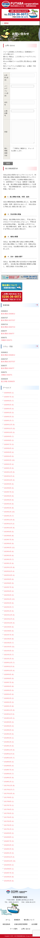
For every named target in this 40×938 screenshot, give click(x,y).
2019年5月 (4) (9, 730)
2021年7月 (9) (9, 635)
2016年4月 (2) (9, 845)
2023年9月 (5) (9, 531)
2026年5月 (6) (9, 405)
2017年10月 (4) (9, 793)
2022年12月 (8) (9, 567)
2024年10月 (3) (9, 480)
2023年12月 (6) (9, 520)
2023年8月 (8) (9, 535)
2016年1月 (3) (9, 853)
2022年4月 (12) (9, 599)
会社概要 (34, 924)
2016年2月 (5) (9, 849)
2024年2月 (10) (9, 512)
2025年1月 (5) (9, 468)
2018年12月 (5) (9, 750)
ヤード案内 (13, 929)
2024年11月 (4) (9, 476)
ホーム (8, 920)
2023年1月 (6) (9, 563)
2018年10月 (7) (9, 758)
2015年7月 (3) (9, 873)
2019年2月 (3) (9, 742)
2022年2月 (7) (9, 607)
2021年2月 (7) (9, 654)
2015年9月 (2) (9, 865)
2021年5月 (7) (9, 643)
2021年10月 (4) (9, 623)
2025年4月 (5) (9, 456)
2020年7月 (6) (9, 682)
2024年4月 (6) (9, 504)
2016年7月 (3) (9, 841)
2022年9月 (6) (9, 579)
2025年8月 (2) (9, 440)
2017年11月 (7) (9, 789)
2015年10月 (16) (9, 861)
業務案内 (17, 920)
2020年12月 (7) (9, 662)
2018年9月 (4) (9, 762)
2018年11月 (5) (9, 754)
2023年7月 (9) (9, 539)
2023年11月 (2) (9, 523)
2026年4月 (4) (9, 408)
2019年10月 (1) (9, 718)
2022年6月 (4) (9, 591)
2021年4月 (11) (9, 646)
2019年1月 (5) (9, 746)
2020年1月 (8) (9, 706)
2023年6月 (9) (9, 543)
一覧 (36, 305)
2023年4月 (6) (9, 551)
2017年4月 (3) (9, 817)
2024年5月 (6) (9, 500)
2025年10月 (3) (9, 432)
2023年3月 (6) (9, 555)
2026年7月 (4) (9, 397)
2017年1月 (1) (9, 829)
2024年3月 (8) (9, 508)
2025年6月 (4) (9, 448)
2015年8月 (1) (9, 869)
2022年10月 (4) (9, 575)
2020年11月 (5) (9, 666)
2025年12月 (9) (9, 424)
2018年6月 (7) (9, 773)
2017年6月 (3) (9, 809)
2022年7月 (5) (9, 587)
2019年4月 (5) (9, 734)
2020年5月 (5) (9, 690)
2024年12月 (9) (9, 472)
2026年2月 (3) (9, 416)
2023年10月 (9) (9, 528)
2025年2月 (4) (9, 464)
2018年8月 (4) (9, 766)
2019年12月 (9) (9, 710)
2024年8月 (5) (9, 488)
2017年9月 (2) (9, 797)
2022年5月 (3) (9, 595)
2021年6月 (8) (9, 639)
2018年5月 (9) (9, 777)
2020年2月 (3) (9, 702)
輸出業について (29, 920)
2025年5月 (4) (9, 452)
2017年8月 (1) (9, 801)
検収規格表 (6, 924)
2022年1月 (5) (9, 611)
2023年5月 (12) (9, 547)
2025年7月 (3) (9, 444)
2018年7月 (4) (9, 770)
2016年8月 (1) (9, 837)
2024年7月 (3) (9, 492)
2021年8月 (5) (9, 631)
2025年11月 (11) (9, 428)
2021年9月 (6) (9, 627)
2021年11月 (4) (9, 619)
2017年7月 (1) (9, 805)
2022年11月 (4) (9, 571)
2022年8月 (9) (9, 583)
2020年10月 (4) (9, 670)
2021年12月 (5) (9, 615)
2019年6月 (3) (9, 726)
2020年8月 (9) (9, 678)
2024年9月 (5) (9, 484)
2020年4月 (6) (9, 694)
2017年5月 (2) (9, 813)
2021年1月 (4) (9, 658)
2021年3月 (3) (9, 651)
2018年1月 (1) (9, 781)
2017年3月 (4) (9, 821)
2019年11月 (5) (9, 714)
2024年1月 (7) (9, 516)
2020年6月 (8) (9, 686)
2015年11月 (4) (9, 857)
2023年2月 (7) (9, 559)
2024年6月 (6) (9, 496)
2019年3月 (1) (9, 738)
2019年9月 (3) (9, 722)
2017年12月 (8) (9, 785)
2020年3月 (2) (9, 698)
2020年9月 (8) (9, 674)
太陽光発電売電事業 (21, 924)
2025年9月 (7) (9, 436)
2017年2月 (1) (9, 825)
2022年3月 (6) (9, 603)
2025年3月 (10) (9, 460)
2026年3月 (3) (9, 412)
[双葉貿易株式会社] (20, 6)
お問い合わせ (25, 929)
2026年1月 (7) (9, 420)
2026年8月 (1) (9, 393)
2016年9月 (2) (9, 833)
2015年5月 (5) (9, 881)
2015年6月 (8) (9, 877)
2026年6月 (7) (9, 401)
